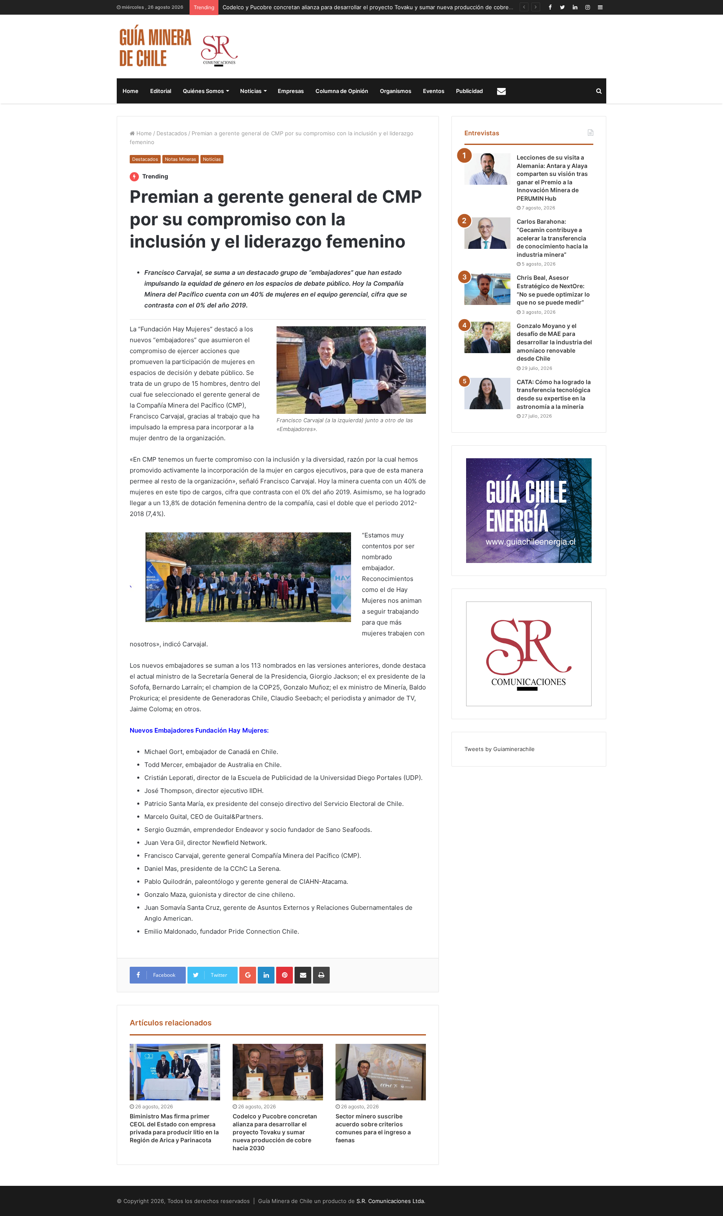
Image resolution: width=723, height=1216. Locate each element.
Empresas (291, 91)
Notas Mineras (180, 159)
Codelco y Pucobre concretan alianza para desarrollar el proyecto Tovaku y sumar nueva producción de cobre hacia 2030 (381, 7)
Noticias (251, 91)
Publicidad (469, 91)
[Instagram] (587, 7)
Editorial (160, 91)
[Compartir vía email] (303, 975)
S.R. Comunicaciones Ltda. (391, 1201)
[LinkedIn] (575, 7)
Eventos (433, 91)
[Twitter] (562, 7)
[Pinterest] (284, 975)
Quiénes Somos (203, 91)
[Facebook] (550, 7)
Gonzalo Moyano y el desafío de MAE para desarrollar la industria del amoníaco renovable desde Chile (554, 342)
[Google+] (247, 975)
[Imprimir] (321, 975)
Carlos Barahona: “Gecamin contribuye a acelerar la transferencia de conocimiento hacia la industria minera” (552, 238)
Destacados (171, 133)
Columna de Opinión (341, 91)
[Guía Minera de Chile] (177, 46)
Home (130, 91)
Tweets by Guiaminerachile (499, 749)
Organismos (395, 91)
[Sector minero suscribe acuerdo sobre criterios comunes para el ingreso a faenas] (381, 1072)
